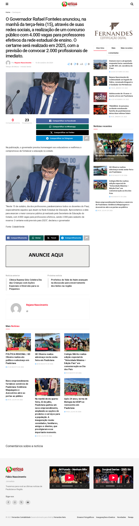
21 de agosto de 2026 (15, 367)
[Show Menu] (7, 4)
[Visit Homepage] (69, 4)
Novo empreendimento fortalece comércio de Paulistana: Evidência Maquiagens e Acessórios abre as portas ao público (114, 204)
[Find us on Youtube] (27, 502)
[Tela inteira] (86, 486)
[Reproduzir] (53, 486)
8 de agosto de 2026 (73, 373)
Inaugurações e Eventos (105, 517)
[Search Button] (132, 4)
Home (8, 12)
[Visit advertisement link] (47, 256)
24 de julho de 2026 (15, 400)
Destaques (16, 12)
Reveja (130, 517)
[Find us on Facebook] (8, 502)
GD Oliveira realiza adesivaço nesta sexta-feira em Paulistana (46, 357)
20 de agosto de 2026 (44, 364)
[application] (69, 477)
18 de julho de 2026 (73, 412)
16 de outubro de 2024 (44, 63)
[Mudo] (81, 486)
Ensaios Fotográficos (85, 517)
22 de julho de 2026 (44, 436)
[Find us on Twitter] (21, 502)
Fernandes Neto (60, 517)
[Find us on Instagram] (14, 502)
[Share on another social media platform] (86, 138)
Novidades (121, 517)
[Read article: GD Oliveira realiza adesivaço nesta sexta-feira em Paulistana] (47, 342)
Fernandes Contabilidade (21, 517)
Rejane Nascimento (23, 63)
